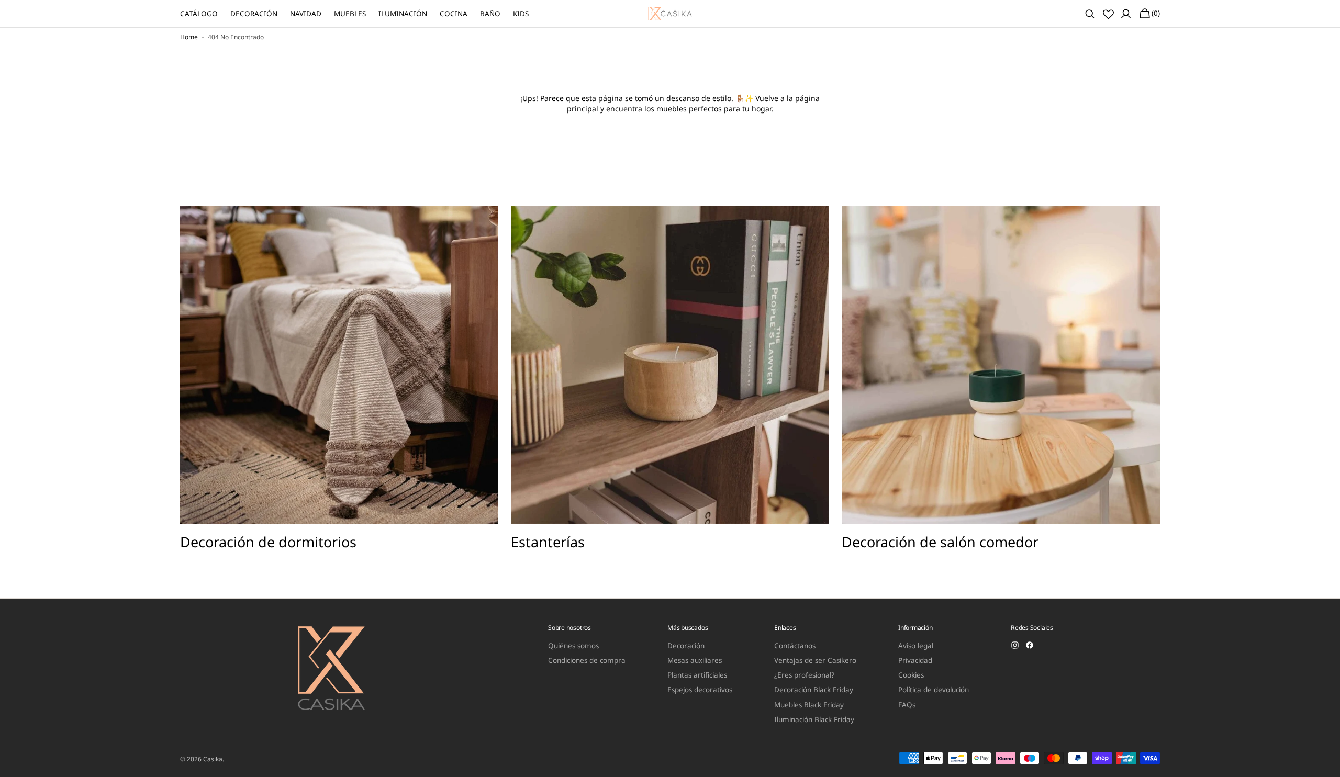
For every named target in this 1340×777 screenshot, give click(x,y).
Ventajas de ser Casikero (815, 660)
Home (189, 37)
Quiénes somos (573, 645)
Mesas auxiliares (694, 660)
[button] (1090, 14)
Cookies (911, 675)
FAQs (906, 705)
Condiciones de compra (587, 660)
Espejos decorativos (699, 689)
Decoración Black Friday (813, 689)
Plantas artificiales (697, 675)
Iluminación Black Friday (814, 719)
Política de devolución (933, 689)
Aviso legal (915, 645)
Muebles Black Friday (809, 705)
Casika (212, 759)
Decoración (686, 645)
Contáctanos (795, 645)
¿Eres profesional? (804, 675)
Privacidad (915, 660)
